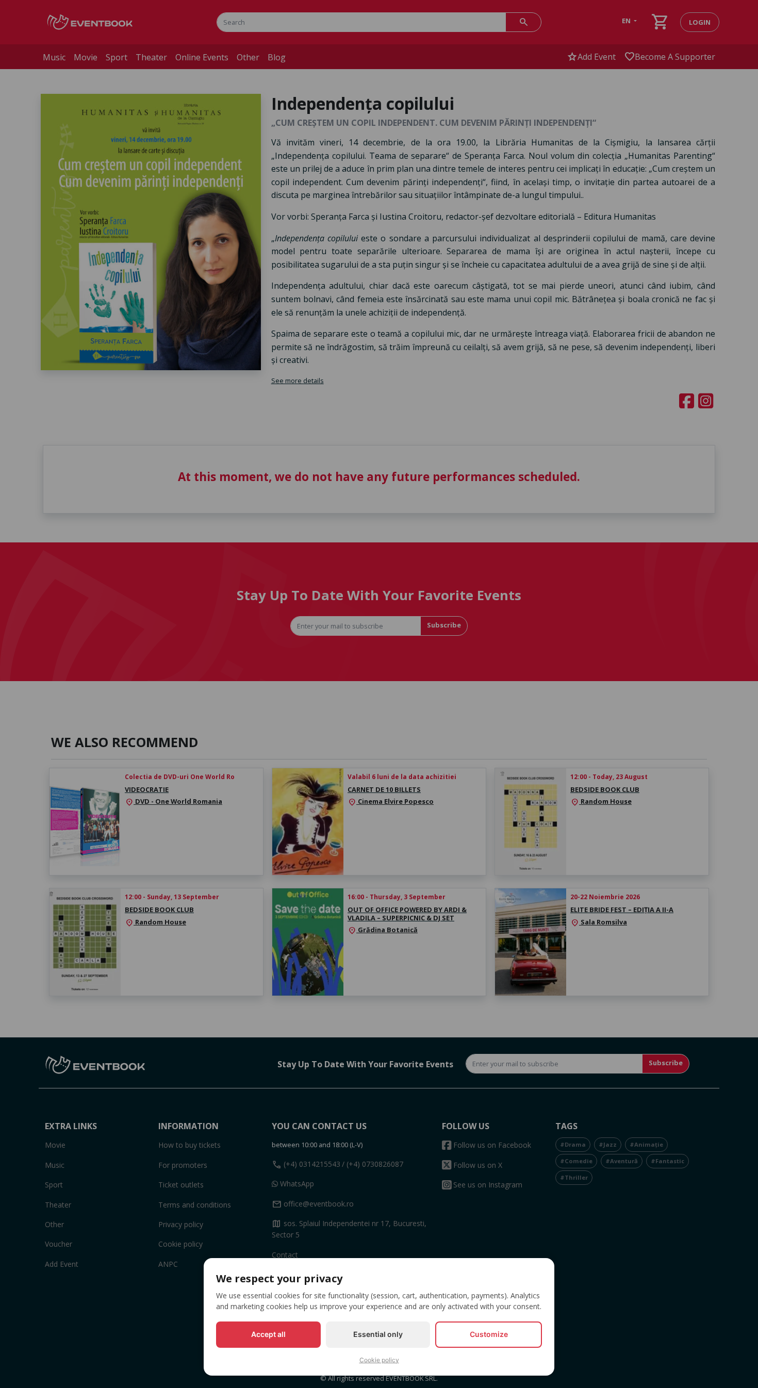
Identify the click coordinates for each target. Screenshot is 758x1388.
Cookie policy (379, 1360)
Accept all (268, 1334)
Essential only (378, 1334)
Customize (489, 1334)
